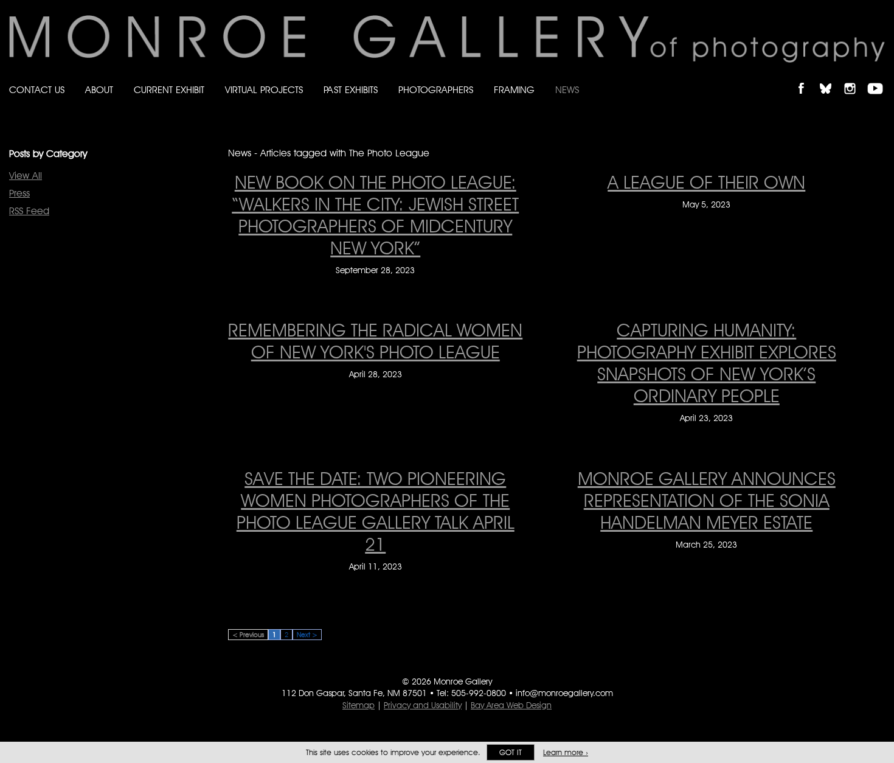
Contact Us (36, 90)
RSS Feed (29, 211)
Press (19, 193)
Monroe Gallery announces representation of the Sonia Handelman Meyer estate (707, 500)
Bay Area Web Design (511, 705)
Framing (514, 90)
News (567, 90)
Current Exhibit (169, 90)
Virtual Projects (264, 90)
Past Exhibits (351, 90)
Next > (307, 634)
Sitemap (358, 705)
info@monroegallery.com (564, 693)
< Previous (248, 634)
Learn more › (565, 752)
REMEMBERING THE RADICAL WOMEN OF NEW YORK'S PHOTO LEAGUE (375, 341)
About (99, 90)
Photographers (435, 90)
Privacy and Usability (423, 705)
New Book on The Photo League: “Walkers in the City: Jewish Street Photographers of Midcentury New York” (375, 215)
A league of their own (706, 182)
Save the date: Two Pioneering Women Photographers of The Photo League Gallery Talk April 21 (376, 511)
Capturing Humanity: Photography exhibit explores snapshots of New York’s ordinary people (706, 362)
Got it (510, 752)
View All (25, 175)
